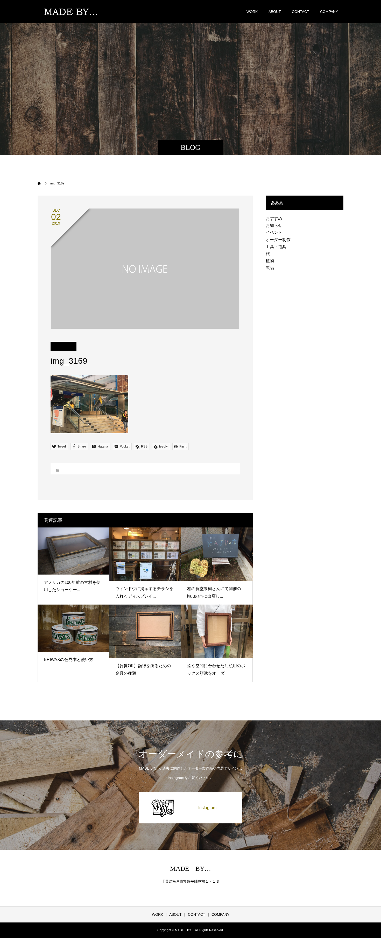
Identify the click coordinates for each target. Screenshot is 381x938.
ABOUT (275, 12)
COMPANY (329, 12)
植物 (270, 260)
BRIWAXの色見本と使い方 (68, 659)
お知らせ (274, 225)
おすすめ (274, 218)
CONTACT (300, 12)
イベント (274, 232)
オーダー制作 (278, 239)
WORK (252, 12)
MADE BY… (190, 868)
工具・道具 (276, 246)
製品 (270, 267)
